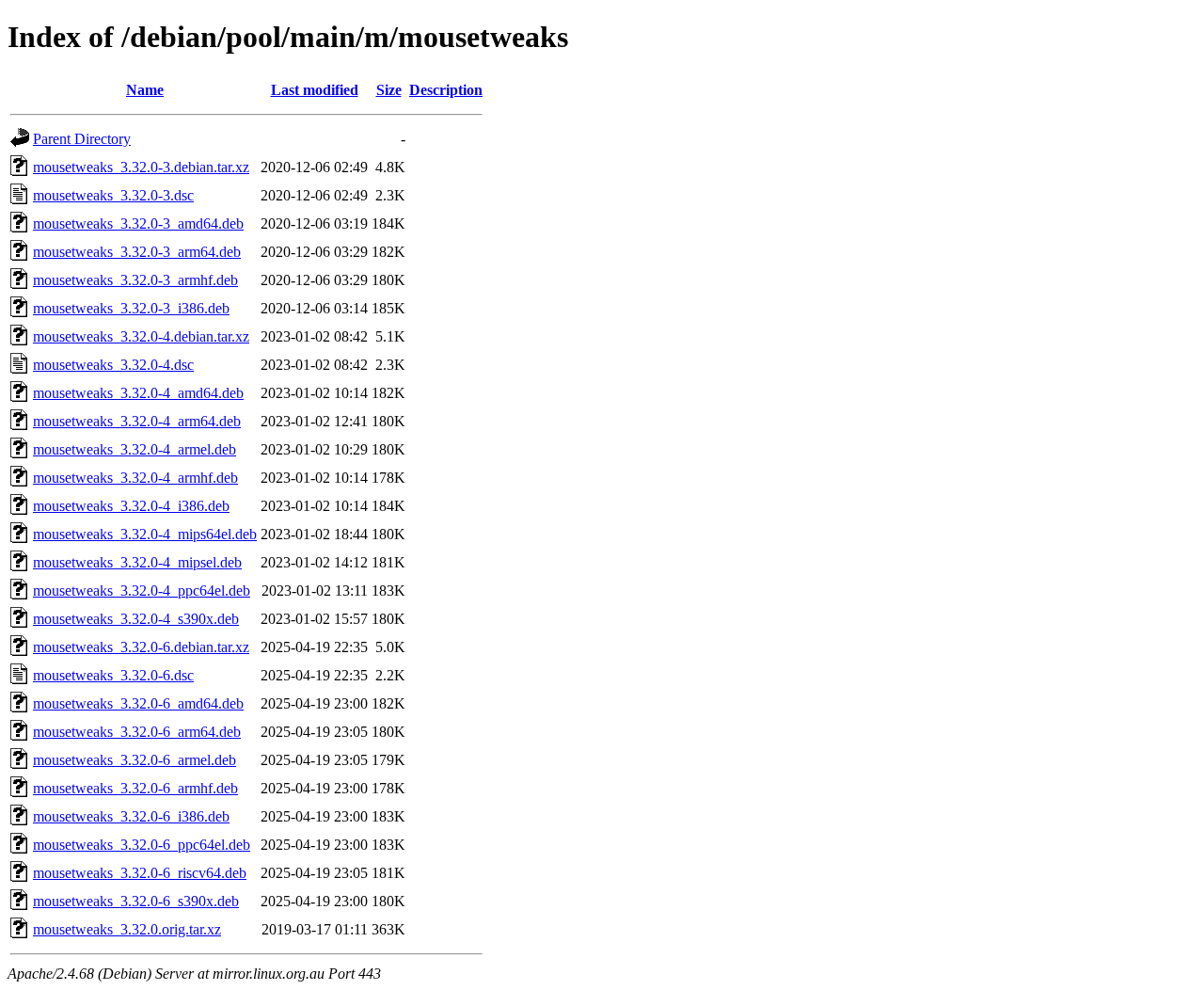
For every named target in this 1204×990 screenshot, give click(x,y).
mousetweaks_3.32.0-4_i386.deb (131, 506)
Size (389, 90)
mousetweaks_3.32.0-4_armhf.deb (135, 478)
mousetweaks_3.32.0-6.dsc (113, 675)
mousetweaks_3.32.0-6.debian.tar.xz (141, 647)
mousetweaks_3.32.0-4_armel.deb (134, 449)
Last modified (314, 90)
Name (145, 90)
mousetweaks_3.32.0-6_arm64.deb (137, 732)
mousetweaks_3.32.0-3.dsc (113, 195)
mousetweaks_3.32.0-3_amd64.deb (138, 224)
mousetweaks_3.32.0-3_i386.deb (131, 308)
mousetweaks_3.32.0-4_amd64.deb (138, 393)
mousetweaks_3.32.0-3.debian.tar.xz (141, 167)
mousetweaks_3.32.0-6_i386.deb (131, 816)
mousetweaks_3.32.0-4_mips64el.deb (145, 534)
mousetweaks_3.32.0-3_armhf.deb (135, 280)
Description (446, 90)
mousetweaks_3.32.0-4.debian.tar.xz (141, 336)
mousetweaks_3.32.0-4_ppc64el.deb (141, 591)
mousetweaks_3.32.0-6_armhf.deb (135, 788)
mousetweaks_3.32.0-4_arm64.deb (137, 421)
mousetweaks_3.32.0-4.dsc (113, 365)
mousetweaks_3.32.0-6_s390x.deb (136, 901)
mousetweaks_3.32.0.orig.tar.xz (127, 929)
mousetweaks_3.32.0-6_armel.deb (134, 760)
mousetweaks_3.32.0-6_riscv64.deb (139, 873)
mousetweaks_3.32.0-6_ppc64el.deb (141, 845)
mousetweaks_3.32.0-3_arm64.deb (137, 252)
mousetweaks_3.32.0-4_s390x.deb (136, 619)
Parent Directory (82, 139)
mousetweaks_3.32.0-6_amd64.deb (138, 703)
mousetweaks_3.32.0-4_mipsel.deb (137, 562)
